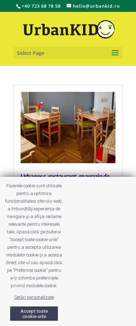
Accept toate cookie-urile (34, 314)
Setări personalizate (34, 297)
